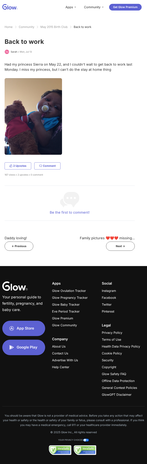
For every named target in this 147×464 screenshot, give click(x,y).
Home (9, 27)
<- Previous (19, 246)
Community (26, 27)
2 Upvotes (19, 165)
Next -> (120, 246)
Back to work (82, 27)
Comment (49, 165)
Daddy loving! (16, 238)
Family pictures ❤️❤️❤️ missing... (107, 238)
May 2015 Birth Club (54, 27)
